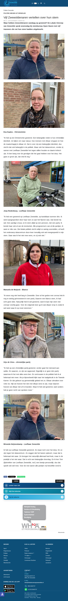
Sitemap (38, 597)
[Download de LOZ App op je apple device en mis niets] (9, 586)
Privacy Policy (33, 597)
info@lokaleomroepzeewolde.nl (34, 582)
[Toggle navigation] (41, 3)
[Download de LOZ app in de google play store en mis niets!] (9, 591)
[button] (29, 553)
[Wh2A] (34, 517)
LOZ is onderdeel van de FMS (31, 596)
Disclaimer (27, 597)
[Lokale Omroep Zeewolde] (11, 3)
